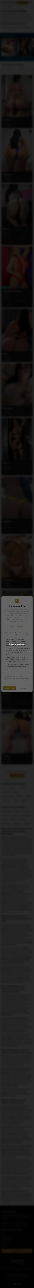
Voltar (23, 644)
